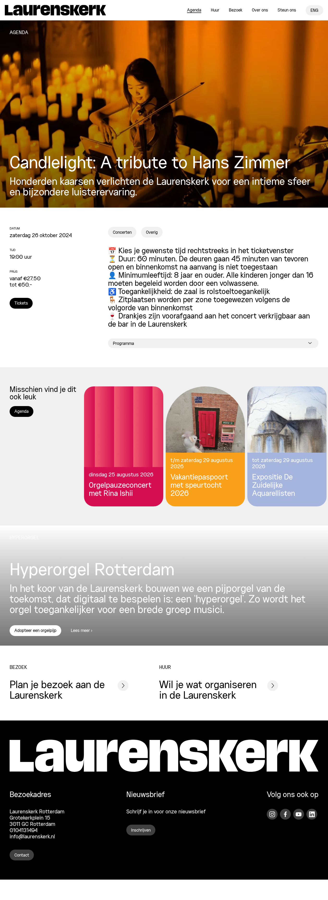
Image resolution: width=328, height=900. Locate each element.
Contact (21, 855)
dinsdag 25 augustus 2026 (121, 475)
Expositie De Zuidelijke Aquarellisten (273, 485)
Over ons (260, 10)
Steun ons (287, 10)
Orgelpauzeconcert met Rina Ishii (120, 489)
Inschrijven (141, 830)
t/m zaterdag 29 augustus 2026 (201, 463)
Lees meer (80, 631)
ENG (314, 10)
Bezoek (235, 10)
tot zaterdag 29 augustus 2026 (282, 463)
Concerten (122, 232)
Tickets (21, 303)
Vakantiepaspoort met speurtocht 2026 (199, 485)
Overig (152, 232)
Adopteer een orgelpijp (35, 631)
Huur (215, 10)
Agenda (194, 10)
